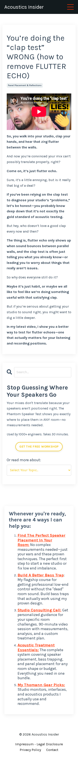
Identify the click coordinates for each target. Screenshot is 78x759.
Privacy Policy (30, 750)
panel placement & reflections (25, 85)
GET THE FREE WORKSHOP (38, 446)
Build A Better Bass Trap (41, 575)
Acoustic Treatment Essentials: (36, 647)
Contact (52, 750)
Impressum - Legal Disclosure (39, 744)
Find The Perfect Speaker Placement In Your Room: (41, 540)
